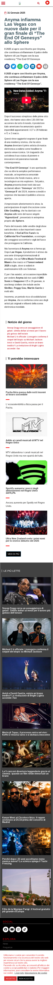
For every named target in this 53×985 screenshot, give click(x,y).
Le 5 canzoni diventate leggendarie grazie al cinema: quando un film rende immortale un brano (26, 773)
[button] (3, 3)
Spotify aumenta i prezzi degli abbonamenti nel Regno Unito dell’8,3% (22, 490)
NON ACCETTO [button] (26, 979)
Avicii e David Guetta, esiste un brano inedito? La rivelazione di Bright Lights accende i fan (25, 345)
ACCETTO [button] (10, 979)
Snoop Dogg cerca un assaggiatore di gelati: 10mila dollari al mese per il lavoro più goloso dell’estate (26, 331)
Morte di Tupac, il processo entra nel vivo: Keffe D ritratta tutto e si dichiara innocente (26, 733)
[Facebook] (5, 929)
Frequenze (7, 947)
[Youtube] (12, 929)
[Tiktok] (25, 929)
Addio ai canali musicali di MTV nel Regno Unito (24, 441)
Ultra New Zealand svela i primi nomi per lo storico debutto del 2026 (25, 539)
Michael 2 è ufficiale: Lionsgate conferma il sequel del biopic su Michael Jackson (25, 650)
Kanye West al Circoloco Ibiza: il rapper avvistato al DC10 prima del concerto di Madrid (23, 819)
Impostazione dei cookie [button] (36, 973)
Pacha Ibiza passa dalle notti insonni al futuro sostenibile (26, 393)
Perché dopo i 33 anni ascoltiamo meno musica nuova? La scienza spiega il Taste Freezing (24, 861)
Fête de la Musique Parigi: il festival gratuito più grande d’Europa (26, 910)
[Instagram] (18, 929)
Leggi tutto (19, 973)
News (5, 943)
